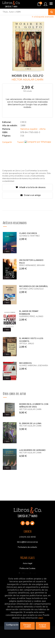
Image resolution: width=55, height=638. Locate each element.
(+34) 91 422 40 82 (27, 537)
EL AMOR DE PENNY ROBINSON (28, 312)
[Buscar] (51, 12)
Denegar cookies (27, 625)
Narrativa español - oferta (32, 129)
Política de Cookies (27, 568)
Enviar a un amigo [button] (32, 195)
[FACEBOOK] (23, 523)
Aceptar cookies (43, 625)
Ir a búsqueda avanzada (43, 16)
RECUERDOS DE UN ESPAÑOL (33, 286)
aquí (40, 617)
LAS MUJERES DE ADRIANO (32, 450)
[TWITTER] (32, 523)
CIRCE (23, 122)
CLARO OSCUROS (28, 233)
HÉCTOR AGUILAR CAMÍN (27, 79)
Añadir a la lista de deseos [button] (32, 187)
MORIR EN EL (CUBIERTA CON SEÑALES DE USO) (33, 405)
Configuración (12, 624)
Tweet (20, 142)
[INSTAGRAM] (27, 523)
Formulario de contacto (27, 547)
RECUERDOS (25, 363)
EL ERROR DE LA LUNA (30, 423)
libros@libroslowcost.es (27, 542)
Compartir (7, 142)
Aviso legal (27, 563)
